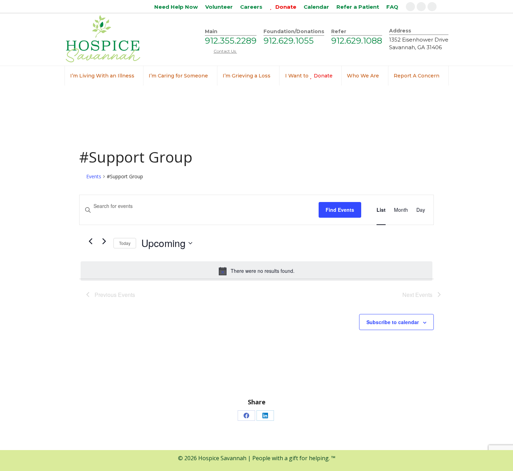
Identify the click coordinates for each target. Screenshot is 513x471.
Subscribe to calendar (392, 322)
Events (93, 176)
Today (125, 243)
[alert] (256, 271)
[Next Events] (104, 241)
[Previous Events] (90, 241)
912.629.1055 (288, 41)
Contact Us (225, 51)
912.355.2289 (230, 41)
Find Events (340, 209)
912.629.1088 (356, 41)
